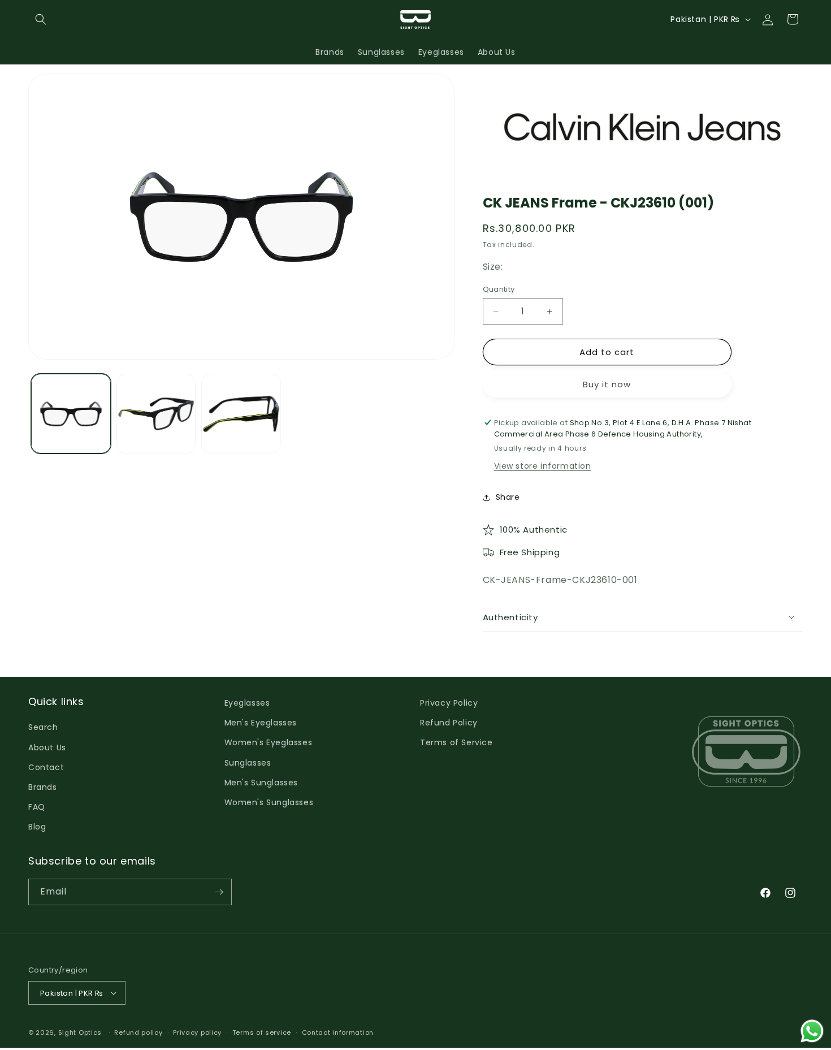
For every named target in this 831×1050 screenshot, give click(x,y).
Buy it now (607, 384)
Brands (42, 787)
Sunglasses (247, 762)
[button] (40, 19)
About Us (47, 747)
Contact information (338, 1032)
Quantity (499, 289)
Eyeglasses (247, 702)
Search (43, 727)
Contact (46, 767)
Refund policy (138, 1032)
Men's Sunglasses (261, 782)
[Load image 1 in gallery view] (71, 414)
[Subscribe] (218, 892)
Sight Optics (80, 1032)
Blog (37, 826)
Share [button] (508, 497)
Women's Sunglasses (269, 802)
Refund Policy (449, 722)
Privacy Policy (449, 702)
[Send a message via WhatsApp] (812, 1031)
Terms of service (261, 1032)
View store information (542, 466)
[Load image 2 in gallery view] (156, 414)
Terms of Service (456, 742)
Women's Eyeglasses (268, 742)
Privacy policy (197, 1032)
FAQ (36, 807)
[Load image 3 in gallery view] (241, 414)
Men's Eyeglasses (260, 722)
